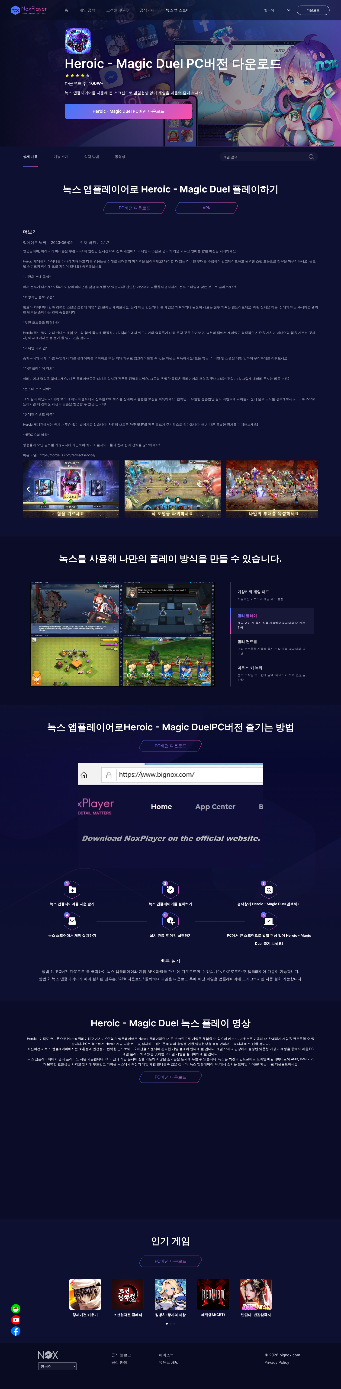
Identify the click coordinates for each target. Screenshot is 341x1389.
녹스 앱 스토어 (178, 10)
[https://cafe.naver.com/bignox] (15, 1308)
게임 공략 (87, 10)
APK (207, 207)
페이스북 (166, 1355)
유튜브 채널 (169, 1362)
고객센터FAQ (117, 10)
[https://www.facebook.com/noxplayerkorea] (15, 1331)
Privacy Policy (276, 1362)
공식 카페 (119, 1362)
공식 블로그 (121, 1355)
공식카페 (147, 10)
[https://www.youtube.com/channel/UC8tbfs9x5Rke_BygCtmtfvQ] (15, 1320)
